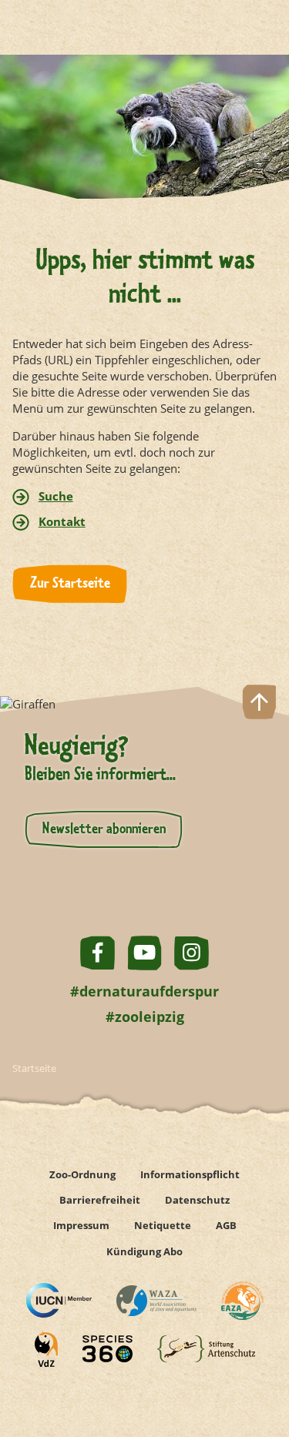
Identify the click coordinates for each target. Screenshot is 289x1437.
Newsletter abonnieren (104, 829)
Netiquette (162, 1225)
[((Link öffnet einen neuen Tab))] (59, 1300)
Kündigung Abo (144, 1251)
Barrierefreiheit (99, 1200)
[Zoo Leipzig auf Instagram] (191, 953)
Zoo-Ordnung (82, 1174)
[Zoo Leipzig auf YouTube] (144, 953)
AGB (226, 1225)
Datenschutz (197, 1200)
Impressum (81, 1225)
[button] (259, 1370)
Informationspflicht (190, 1174)
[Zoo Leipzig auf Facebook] (97, 953)
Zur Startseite (70, 583)
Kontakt (62, 521)
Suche (56, 496)
